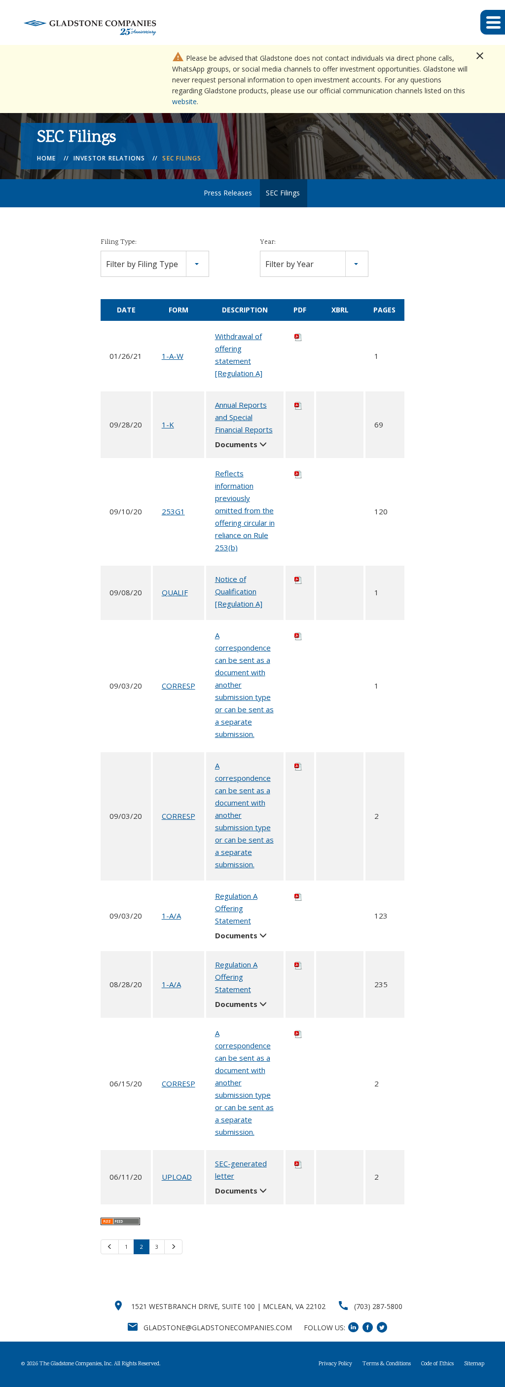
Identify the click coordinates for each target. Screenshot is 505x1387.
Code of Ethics (437, 1364)
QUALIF (175, 592)
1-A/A (171, 916)
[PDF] (298, 336)
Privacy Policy (335, 1364)
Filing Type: (119, 242)
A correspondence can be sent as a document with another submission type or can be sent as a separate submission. (244, 684)
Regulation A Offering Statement (236, 908)
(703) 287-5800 (378, 1306)
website (184, 101)
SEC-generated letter (241, 1169)
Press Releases (228, 192)
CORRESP (178, 686)
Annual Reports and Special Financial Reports (244, 417)
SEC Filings (181, 158)
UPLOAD (177, 1177)
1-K (168, 424)
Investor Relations (109, 158)
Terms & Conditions (386, 1364)
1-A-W (172, 356)
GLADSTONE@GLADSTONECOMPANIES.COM (218, 1327)
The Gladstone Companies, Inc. (75, 1364)
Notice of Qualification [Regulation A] (238, 591)
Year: (268, 242)
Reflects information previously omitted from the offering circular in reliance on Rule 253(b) (245, 510)
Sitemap (474, 1364)
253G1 (173, 511)
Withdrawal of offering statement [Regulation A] (238, 354)
